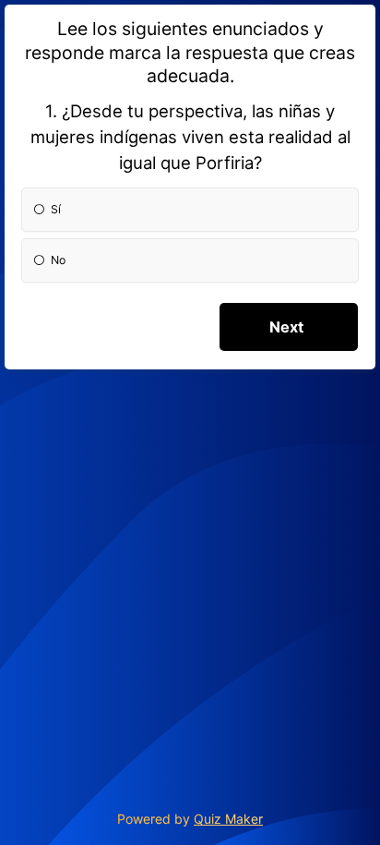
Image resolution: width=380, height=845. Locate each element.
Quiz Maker (228, 819)
